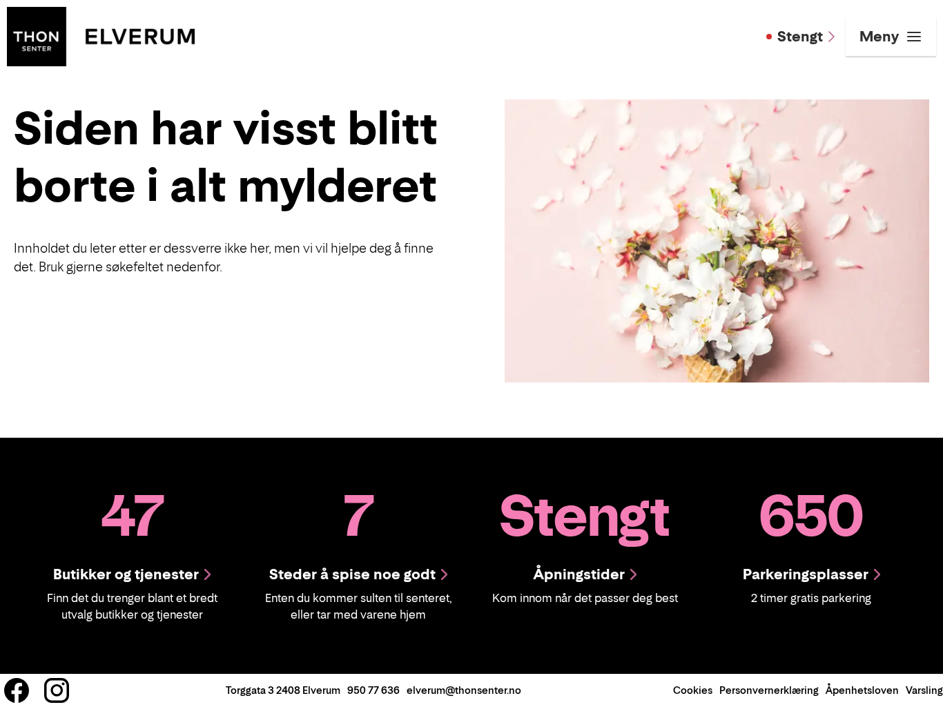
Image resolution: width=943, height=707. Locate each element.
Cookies (692, 690)
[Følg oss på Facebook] (16, 690)
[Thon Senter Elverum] (101, 35)
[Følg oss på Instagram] (56, 690)
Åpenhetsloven (862, 690)
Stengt (800, 36)
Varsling (924, 690)
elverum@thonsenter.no (464, 690)
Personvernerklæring (769, 690)
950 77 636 (373, 690)
